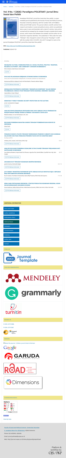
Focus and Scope (9, 208)
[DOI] (10, 334)
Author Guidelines (9, 213)
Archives (11, 6)
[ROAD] (19, 373)
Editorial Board (8, 222)
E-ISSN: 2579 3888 (8, 324)
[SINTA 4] (19, 343)
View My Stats (7, 419)
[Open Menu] (3, 1)
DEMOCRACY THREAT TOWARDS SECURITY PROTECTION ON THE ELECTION (26, 101)
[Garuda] (21, 360)
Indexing (7, 235)
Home (5, 6)
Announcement (8, 230)
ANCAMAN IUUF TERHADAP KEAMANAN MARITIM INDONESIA (22, 162)
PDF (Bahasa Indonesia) (13, 84)
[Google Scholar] (9, 350)
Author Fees (7, 239)
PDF (8, 72)
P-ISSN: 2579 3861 (8, 327)
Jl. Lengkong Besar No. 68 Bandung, (14, 430)
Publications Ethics (9, 217)
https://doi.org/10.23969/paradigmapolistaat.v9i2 (20, 46)
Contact (6, 244)
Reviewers (7, 226)
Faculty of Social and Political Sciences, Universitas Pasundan (21, 427)
